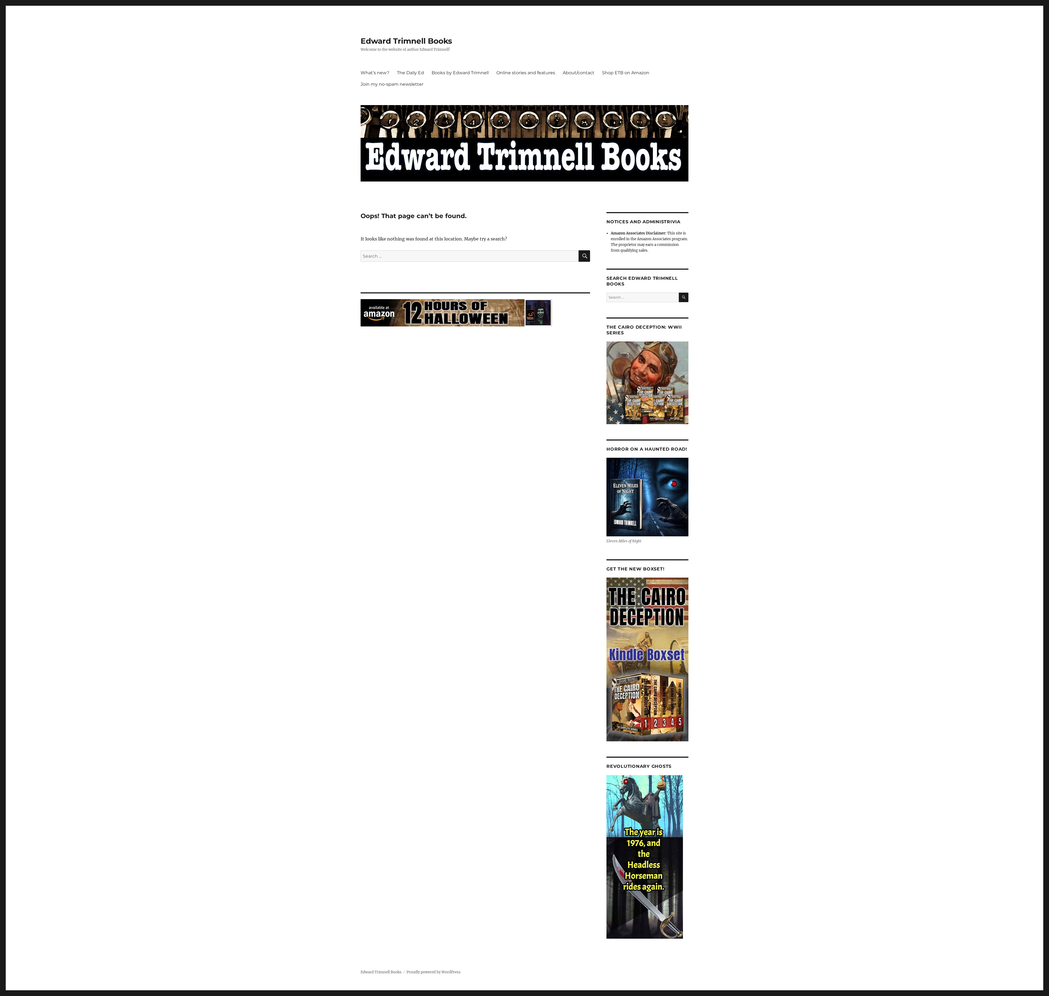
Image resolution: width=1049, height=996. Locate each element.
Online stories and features (525, 72)
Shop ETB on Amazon (625, 72)
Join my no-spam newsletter (392, 84)
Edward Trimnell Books (406, 41)
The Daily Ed (410, 72)
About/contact (578, 72)
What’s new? (375, 72)
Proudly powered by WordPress (433, 972)
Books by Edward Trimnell (460, 72)
